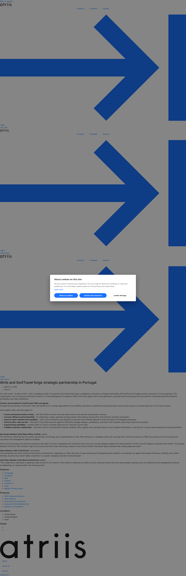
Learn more (58, 289)
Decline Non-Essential (93, 295)
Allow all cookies (66, 295)
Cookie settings (120, 295)
